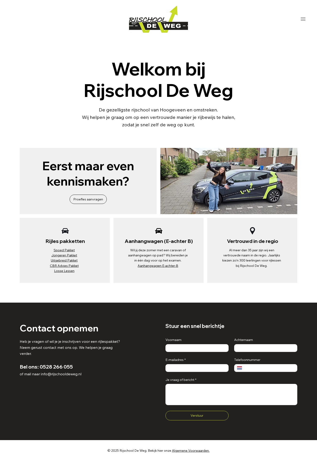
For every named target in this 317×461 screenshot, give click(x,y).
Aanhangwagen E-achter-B (158, 266)
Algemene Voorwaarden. (191, 450)
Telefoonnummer (247, 360)
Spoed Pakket (64, 250)
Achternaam (243, 340)
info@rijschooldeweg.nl (61, 374)
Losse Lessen (64, 271)
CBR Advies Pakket (64, 266)
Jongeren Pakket (64, 255)
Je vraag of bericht (180, 380)
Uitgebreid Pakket (64, 260)
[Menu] (303, 19)
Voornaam (173, 340)
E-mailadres (175, 360)
